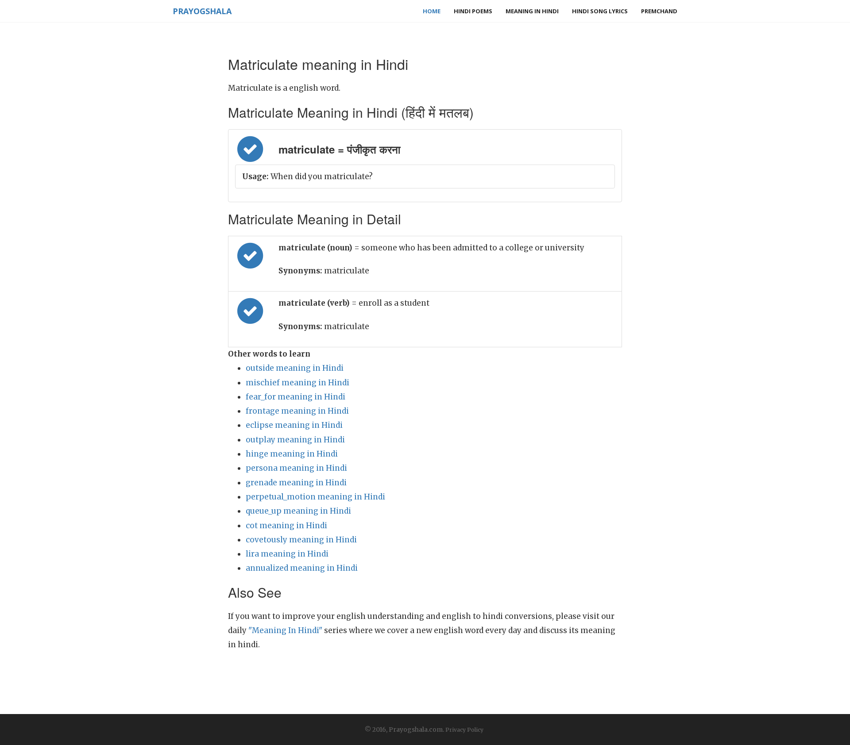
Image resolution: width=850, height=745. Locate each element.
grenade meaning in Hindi (296, 483)
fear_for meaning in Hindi (295, 397)
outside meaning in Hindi (295, 368)
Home (431, 11)
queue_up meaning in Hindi (298, 511)
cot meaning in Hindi (286, 525)
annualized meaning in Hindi (302, 568)
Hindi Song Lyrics (600, 11)
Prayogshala (202, 11)
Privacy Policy (464, 729)
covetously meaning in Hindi (301, 540)
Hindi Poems (473, 11)
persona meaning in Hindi (296, 468)
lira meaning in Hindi (287, 554)
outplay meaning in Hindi (295, 440)
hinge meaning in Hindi (292, 454)
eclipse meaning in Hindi (294, 425)
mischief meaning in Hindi (297, 383)
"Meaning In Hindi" (285, 630)
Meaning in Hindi (532, 11)
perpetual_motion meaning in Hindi (315, 497)
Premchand (659, 11)
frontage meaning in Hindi (297, 411)
